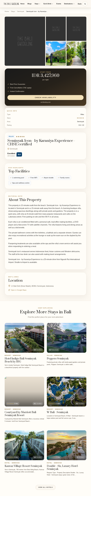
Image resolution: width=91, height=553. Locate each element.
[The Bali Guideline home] (11, 4)
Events (58, 4)
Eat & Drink (47, 4)
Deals (80, 4)
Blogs (30, 4)
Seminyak (20, 11)
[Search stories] (85, 3)
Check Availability (45, 97)
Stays (36, 4)
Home (22, 4)
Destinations (68, 4)
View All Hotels (45, 487)
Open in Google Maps (18, 290)
